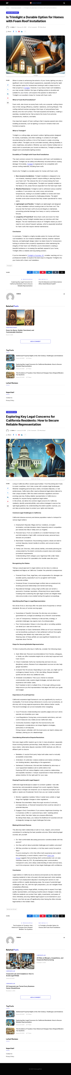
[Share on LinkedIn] (21, 31)
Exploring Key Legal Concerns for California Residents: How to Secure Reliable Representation (21, 284)
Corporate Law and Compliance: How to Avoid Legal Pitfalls (20, 975)
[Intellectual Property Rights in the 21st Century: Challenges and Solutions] (10, 358)
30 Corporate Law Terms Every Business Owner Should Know (20, 987)
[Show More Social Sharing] (25, 31)
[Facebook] (8, 85)
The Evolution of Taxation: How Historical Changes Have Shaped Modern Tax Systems (39, 374)
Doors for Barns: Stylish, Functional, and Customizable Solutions (20, 331)
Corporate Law (11, 412)
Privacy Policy (10, 400)
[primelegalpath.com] (35, 3)
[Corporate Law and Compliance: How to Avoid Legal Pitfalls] (20, 961)
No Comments (33, 27)
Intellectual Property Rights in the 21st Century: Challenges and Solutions (39, 355)
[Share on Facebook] (13, 31)
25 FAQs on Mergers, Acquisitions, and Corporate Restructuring (50, 959)
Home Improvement (12, 12)
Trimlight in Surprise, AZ (35, 255)
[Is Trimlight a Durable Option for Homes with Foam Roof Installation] (35, 55)
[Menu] (7, 3)
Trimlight (27, 88)
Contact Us (9, 397)
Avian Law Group (11, 909)
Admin (13, 27)
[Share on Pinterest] (19, 31)
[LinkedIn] (8, 94)
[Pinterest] (8, 98)
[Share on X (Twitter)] (16, 31)
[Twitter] (8, 89)
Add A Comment (35, 341)
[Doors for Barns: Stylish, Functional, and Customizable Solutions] (20, 317)
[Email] (8, 102)
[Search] (64, 3)
